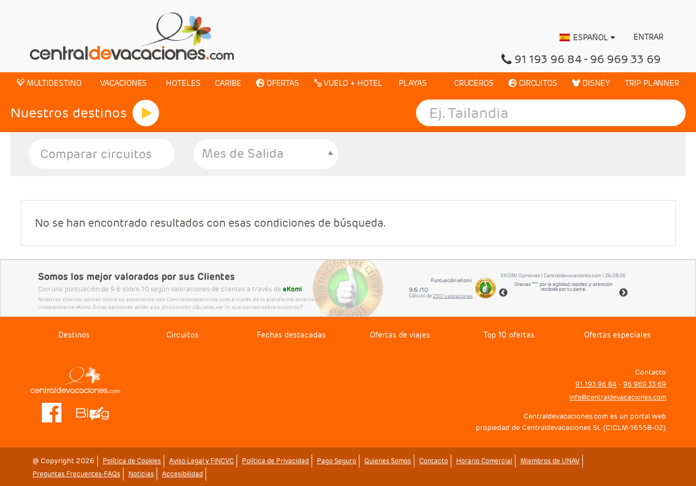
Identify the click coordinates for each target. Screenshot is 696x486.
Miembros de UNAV (550, 461)
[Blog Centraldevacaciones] (98, 412)
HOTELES (182, 83)
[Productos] (146, 113)
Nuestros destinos (68, 113)
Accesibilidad (182, 474)
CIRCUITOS (537, 83)
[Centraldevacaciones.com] (132, 35)
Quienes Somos (387, 461)
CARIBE (228, 83)
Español (590, 37)
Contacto (433, 461)
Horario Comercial (484, 461)
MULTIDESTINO (53, 83)
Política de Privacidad (275, 461)
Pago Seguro (336, 461)
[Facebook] (52, 412)
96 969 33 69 (625, 59)
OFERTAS (281, 83)
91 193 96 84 (548, 59)
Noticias (141, 474)
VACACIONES (122, 83)
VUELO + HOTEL (351, 83)
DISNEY (595, 83)
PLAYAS (412, 83)
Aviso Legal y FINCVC (201, 461)
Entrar (647, 37)
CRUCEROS (473, 83)
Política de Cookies (132, 461)
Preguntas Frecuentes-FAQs (76, 474)
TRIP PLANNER (652, 83)
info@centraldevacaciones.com (617, 397)
